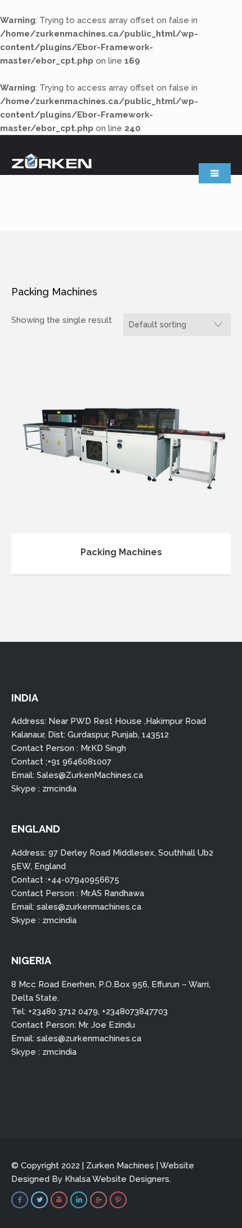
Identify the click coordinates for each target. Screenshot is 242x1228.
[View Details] (121, 442)
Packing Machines (121, 552)
